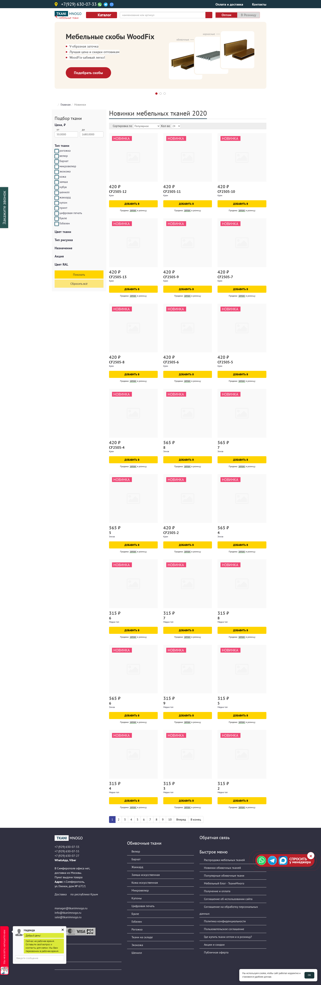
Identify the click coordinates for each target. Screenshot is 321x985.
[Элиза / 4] (242, 498)
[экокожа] (56, 172)
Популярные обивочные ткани (223, 875)
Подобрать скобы (88, 72)
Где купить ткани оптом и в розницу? (227, 937)
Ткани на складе (142, 937)
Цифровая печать (142, 906)
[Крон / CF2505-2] (187, 498)
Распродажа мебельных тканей (224, 860)
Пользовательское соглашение (223, 929)
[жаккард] (56, 198)
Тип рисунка (64, 240)
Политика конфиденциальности (224, 921)
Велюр (135, 851)
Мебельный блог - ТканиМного (223, 883)
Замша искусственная (145, 875)
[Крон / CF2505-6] (187, 328)
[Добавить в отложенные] (155, 187)
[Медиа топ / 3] (187, 754)
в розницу (248, 15)
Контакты (259, 4)
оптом (226, 15)
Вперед (181, 819)
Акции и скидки (214, 944)
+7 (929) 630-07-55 (67, 851)
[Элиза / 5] (133, 498)
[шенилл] (56, 192)
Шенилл (136, 953)
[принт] (56, 208)
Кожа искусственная (144, 882)
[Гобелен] (56, 224)
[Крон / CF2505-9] (187, 242)
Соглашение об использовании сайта (227, 899)
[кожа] (56, 177)
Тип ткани (62, 145)
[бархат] (56, 161)
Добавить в (132, 203)
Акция (59, 256)
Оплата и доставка (229, 4)
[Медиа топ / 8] (242, 583)
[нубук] (56, 187)
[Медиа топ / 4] (133, 754)
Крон (111, 195)
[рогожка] (56, 151)
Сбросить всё (78, 283)
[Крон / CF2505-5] (242, 328)
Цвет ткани (63, 232)
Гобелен (136, 921)
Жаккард (137, 867)
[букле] (56, 218)
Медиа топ (114, 621)
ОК (309, 975)
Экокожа (137, 945)
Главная (66, 104)
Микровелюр (140, 890)
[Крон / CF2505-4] (133, 413)
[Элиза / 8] (187, 413)
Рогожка (136, 929)
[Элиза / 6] (133, 669)
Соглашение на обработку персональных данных (229, 910)
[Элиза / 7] (242, 413)
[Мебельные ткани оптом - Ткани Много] (88, 838)
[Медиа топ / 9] (187, 669)
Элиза (166, 451)
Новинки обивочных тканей (222, 868)
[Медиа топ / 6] (133, 583)
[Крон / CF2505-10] (242, 157)
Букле (135, 914)
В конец (196, 819)
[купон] (56, 203)
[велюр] (56, 156)
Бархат (135, 859)
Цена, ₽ (60, 125)
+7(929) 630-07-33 (79, 4)
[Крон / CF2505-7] (242, 242)
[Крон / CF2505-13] (133, 242)
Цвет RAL (61, 264)
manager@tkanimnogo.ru (71, 908)
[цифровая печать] (56, 213)
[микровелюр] (56, 166)
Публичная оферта (215, 952)
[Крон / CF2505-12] (133, 157)
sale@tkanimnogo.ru (68, 917)
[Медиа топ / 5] (242, 669)
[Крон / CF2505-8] (133, 328)
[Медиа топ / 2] (242, 754)
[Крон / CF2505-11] (187, 157)
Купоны (136, 898)
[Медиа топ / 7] (187, 583)
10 (170, 819)
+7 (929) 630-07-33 (67, 847)
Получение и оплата (216, 891)
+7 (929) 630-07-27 (67, 855)
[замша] (56, 182)
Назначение (63, 248)
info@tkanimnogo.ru (68, 912)
